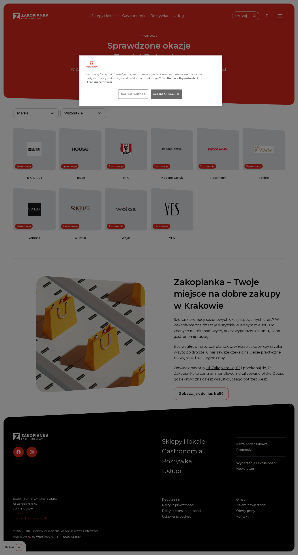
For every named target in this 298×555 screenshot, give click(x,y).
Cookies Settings (133, 93)
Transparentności (99, 82)
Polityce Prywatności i (182, 78)
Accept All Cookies (166, 93)
